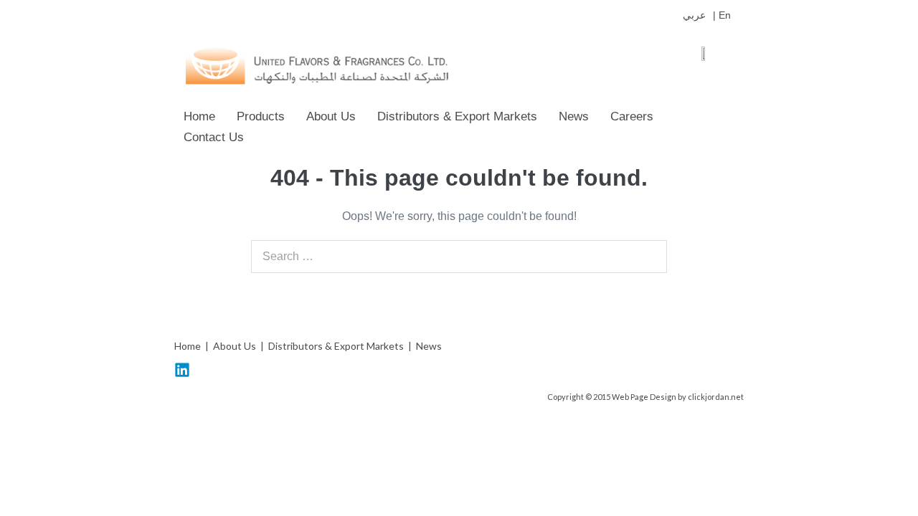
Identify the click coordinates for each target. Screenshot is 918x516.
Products (261, 116)
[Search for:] (459, 256)
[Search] (648, 256)
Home (199, 116)
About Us (331, 116)
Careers (631, 116)
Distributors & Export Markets (457, 116)
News (574, 116)
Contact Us (214, 137)
